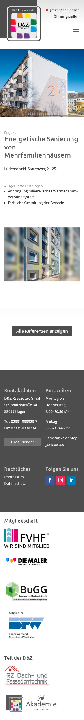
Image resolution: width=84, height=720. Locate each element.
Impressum (14, 476)
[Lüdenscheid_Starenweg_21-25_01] (42, 281)
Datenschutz (15, 483)
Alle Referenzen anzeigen (42, 331)
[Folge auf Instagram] (60, 480)
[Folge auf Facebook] (49, 480)
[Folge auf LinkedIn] (71, 480)
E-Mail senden (23, 442)
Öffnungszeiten (66, 16)
